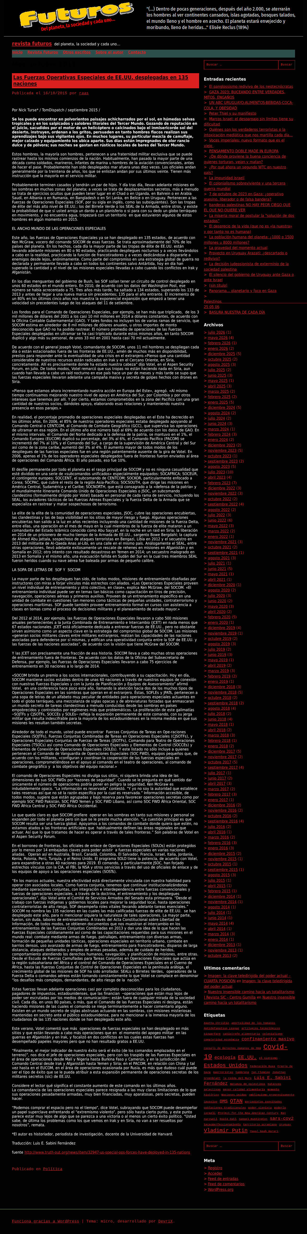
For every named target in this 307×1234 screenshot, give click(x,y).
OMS (224, 1101)
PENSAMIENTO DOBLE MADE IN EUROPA (243, 151)
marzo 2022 (218, 531)
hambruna (242, 1072)
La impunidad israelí (226, 178)
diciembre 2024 (221, 407)
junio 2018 (217, 719)
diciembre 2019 (221, 628)
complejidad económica (221, 1039)
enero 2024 (218, 439)
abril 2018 (216, 730)
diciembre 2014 (221, 896)
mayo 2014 (218, 923)
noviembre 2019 (222, 633)
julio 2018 (216, 713)
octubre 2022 (219, 499)
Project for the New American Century (248, 1113)
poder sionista (260, 1107)
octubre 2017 (219, 762)
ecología (225, 1057)
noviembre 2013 (222, 950)
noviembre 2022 (222, 493)
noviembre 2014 (222, 902)
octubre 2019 (219, 638)
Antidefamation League (221, 1028)
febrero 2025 (219, 396)
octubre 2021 (219, 547)
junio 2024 (217, 423)
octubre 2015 (219, 864)
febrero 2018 (219, 740)
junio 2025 (217, 375)
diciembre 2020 (221, 585)
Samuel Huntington (253, 1119)
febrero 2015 (219, 891)
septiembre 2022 (223, 504)
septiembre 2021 (223, 552)
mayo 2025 (218, 380)
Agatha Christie (216, 1023)
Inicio (17, 52)
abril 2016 (216, 832)
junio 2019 (217, 654)
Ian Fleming (260, 1072)
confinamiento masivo (268, 1039)
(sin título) (218, 285)
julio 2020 (216, 595)
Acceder (215, 1173)
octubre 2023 (219, 456)
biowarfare (212, 1033)
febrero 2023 (219, 483)
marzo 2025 (218, 391)
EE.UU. (247, 1057)
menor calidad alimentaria (244, 1089)
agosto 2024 (219, 413)
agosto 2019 (219, 644)
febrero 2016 (219, 843)
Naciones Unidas (234, 1094)
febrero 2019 (219, 676)
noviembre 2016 (222, 810)
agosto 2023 (219, 466)
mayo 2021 (218, 574)
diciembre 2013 (221, 944)
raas (84, 93)
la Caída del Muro (237, 1078)
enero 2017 (218, 800)
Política (52, 1169)
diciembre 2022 (221, 488)
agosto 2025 (219, 364)
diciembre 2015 (221, 853)
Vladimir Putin (226, 1130)
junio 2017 (217, 778)
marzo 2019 (218, 670)
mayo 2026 (218, 337)
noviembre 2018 (222, 692)
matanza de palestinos (247, 1084)
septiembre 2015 (223, 869)
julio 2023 (216, 472)
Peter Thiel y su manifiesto (232, 113)
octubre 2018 (219, 697)
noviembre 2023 (222, 450)
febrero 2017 (219, 794)
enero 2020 (218, 622)
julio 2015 (216, 880)
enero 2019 (218, 681)
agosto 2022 (219, 509)
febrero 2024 (219, 434)
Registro (215, 1168)
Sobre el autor (109, 52)
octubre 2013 (219, 955)
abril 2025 (216, 386)
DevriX (165, 1221)
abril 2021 (216, 579)
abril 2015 (216, 885)
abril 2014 (216, 928)
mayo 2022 (218, 526)
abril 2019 (216, 665)
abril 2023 (216, 477)
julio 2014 (216, 912)
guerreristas (223, 1072)
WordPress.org (220, 1189)
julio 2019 (216, 649)
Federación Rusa (262, 1066)
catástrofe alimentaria (241, 1033)
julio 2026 (216, 332)
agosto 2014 (219, 907)
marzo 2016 (218, 837)
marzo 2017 (218, 789)
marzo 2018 (218, 735)
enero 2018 (218, 746)
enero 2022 (218, 536)
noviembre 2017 (222, 757)
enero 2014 (218, 939)
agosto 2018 (219, 708)
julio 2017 (216, 773)
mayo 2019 (218, 660)
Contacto (137, 52)
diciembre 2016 (221, 805)
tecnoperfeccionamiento (222, 1124)
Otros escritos (77, 52)
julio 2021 (216, 563)
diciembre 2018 (221, 687)
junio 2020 (217, 601)
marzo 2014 (218, 934)
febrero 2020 (219, 617)
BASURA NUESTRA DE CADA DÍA (237, 312)
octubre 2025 (219, 359)
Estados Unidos (226, 1065)
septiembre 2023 (223, 461)
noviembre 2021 (222, 542)
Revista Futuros (42, 52)
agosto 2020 (219, 590)
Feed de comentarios (226, 1184)
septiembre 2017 (223, 767)
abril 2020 (216, 611)
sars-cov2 (282, 1118)
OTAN (236, 1101)
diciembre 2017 (221, 751)
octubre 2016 (219, 816)
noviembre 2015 (222, 859)
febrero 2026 (219, 343)
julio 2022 (216, 515)
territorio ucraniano (260, 1124)
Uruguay (285, 1124)
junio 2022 (217, 520)
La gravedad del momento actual (238, 247)
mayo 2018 (218, 724)
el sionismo (268, 1058)
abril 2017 (216, 783)
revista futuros (32, 44)
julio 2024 (216, 418)
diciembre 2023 (221, 445)
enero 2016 (218, 848)
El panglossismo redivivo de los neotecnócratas (251, 86)
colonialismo (272, 1033)
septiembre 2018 (223, 703)
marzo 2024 (218, 429)
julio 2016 (216, 826)
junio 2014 (217, 918)
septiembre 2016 (223, 821)
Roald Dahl (228, 1119)
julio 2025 (216, 370)
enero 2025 (218, 402)
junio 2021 (217, 568)
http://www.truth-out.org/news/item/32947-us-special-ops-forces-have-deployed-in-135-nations (107, 1152)
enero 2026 (218, 348)
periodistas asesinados (263, 1101)
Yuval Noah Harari (264, 1131)
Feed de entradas (223, 1178)
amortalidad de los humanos (253, 1023)
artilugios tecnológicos (261, 1028)
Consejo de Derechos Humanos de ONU (232, 1048)
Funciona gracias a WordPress (45, 1221)
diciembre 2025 (221, 354)
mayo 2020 (218, 606)
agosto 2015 (219, 875)
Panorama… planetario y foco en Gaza (243, 290)
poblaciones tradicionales (225, 1107)
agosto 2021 (219, 558)
